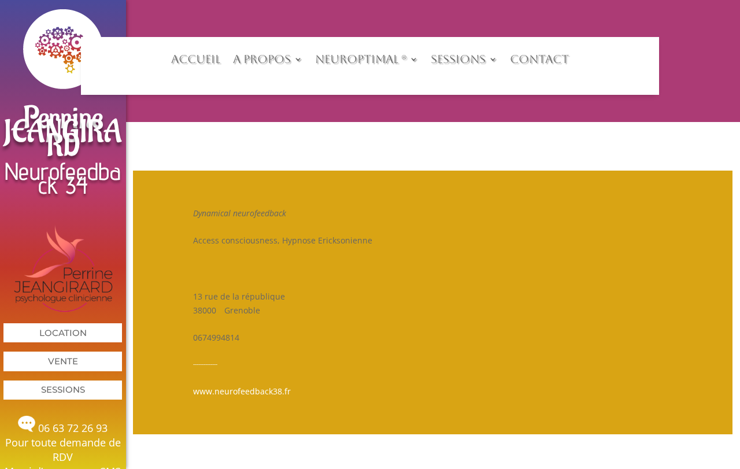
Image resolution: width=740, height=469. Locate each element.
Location (63, 332)
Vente (63, 361)
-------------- (205, 364)
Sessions (63, 389)
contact (539, 59)
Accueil (195, 59)
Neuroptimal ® (360, 59)
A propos (262, 59)
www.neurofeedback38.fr (242, 391)
